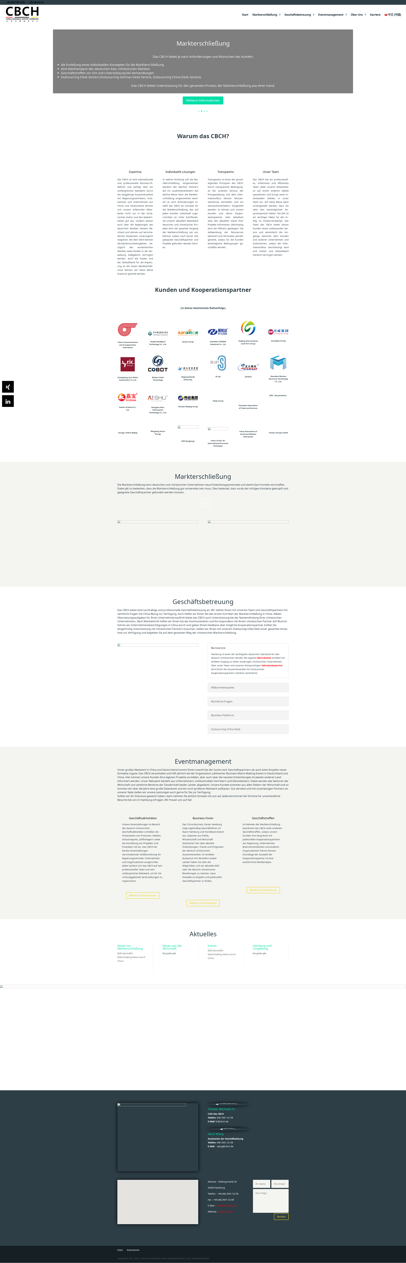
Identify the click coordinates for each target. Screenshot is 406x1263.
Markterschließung (264, 14)
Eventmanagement (330, 14)
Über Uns (357, 14)
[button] (154, 1194)
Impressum (133, 1249)
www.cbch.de (226, 1211)
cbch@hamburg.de (227, 1205)
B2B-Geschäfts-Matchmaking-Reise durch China (131, 957)
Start (245, 14)
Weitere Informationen (203, 100)
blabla (125, 524)
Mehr (203, 503)
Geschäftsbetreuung (297, 14)
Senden (281, 1216)
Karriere (375, 14)
